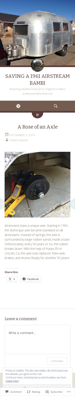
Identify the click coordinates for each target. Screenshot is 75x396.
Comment (57, 361)
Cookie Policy (12, 381)
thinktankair (18, 140)
